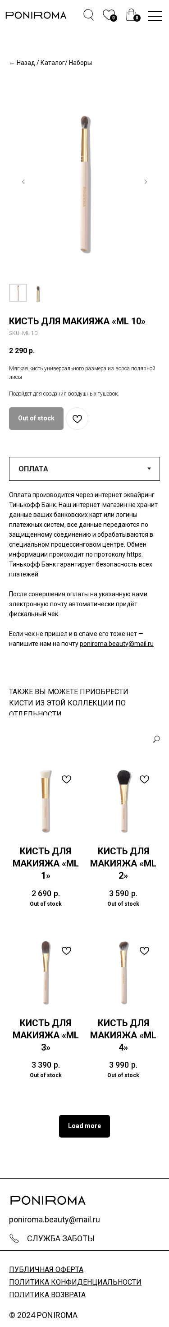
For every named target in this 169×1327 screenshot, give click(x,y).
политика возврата (47, 1294)
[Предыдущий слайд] (23, 181)
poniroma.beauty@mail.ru (117, 643)
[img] (131, 15)
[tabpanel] (84, 580)
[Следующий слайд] (145, 181)
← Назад (22, 62)
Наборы (80, 62)
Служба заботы (61, 1238)
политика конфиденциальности (75, 1282)
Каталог (53, 62)
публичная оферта (46, 1269)
